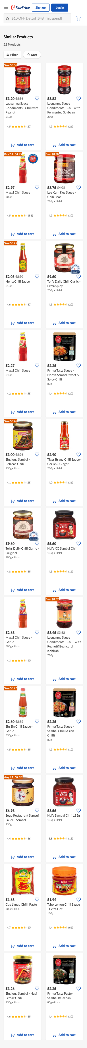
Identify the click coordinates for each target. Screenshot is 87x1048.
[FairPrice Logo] (20, 7)
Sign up (40, 7)
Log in (60, 7)
